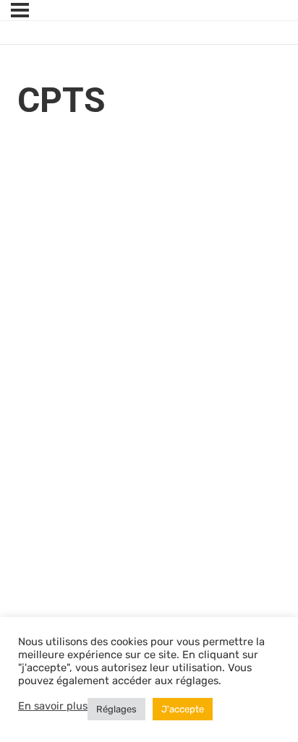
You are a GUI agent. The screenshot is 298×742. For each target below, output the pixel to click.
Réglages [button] (116, 709)
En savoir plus (53, 705)
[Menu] (20, 10)
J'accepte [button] (182, 709)
